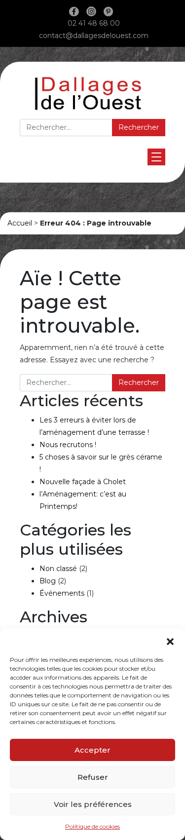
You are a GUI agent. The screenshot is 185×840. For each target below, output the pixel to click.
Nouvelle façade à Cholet (82, 481)
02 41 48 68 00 (94, 23)
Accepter (92, 750)
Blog (47, 580)
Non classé (58, 568)
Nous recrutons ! (67, 444)
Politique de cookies (92, 826)
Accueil (19, 223)
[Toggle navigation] (156, 157)
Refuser (92, 777)
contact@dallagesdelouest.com (93, 35)
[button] (170, 641)
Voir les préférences (93, 804)
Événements (61, 593)
